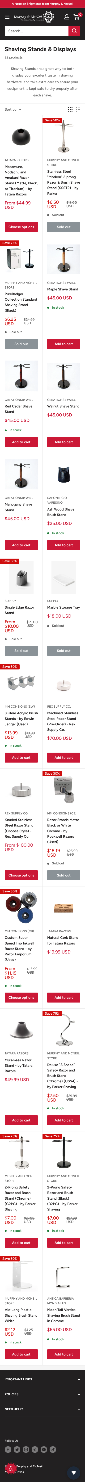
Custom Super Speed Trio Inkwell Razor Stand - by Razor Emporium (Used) (19, 948)
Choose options (21, 227)
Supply (10, 601)
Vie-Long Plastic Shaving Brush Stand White (21, 1315)
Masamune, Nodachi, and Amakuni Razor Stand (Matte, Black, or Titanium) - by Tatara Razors (21, 180)
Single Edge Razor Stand (19, 610)
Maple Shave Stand (62, 289)
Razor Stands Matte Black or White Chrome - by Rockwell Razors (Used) (63, 831)
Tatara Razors (17, 160)
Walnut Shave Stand (63, 406)
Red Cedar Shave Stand (18, 409)
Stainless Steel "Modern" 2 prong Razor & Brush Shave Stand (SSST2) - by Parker (63, 182)
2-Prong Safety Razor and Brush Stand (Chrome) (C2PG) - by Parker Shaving (20, 1198)
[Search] (74, 31)
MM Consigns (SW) (20, 706)
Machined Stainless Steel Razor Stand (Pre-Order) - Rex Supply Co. (62, 721)
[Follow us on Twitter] (17, 1449)
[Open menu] (7, 17)
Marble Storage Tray (63, 607)
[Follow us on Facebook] (8, 1449)
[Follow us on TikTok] (53, 1449)
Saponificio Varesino (57, 500)
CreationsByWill (61, 283)
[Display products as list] (78, 109)
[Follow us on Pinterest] (35, 1449)
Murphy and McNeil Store (63, 162)
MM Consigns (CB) (61, 813)
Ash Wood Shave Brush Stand (60, 512)
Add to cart (64, 344)
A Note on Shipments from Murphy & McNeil (42, 3)
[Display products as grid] (70, 109)
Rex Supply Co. (59, 706)
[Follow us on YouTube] (44, 1449)
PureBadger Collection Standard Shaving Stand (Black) (21, 302)
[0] (76, 17)
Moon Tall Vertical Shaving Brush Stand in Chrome (63, 1315)
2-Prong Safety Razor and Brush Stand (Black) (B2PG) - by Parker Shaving (62, 1198)
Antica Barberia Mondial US (60, 1301)
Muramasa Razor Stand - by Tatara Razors (19, 1065)
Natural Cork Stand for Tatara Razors (62, 940)
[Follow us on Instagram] (26, 1449)
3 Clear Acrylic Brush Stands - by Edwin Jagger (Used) (21, 718)
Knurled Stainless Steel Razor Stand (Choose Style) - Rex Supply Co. (19, 828)
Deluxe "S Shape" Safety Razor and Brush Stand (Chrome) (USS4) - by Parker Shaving (62, 1076)
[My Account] (66, 16)
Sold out (64, 227)
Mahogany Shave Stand (18, 507)
